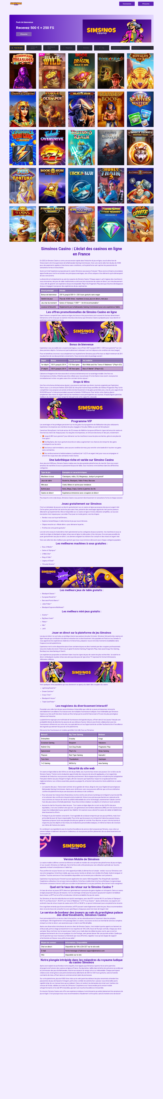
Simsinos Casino (92, 318)
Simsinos (79, 271)
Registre (23, 71)
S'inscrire (145, 4)
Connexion (127, 4)
